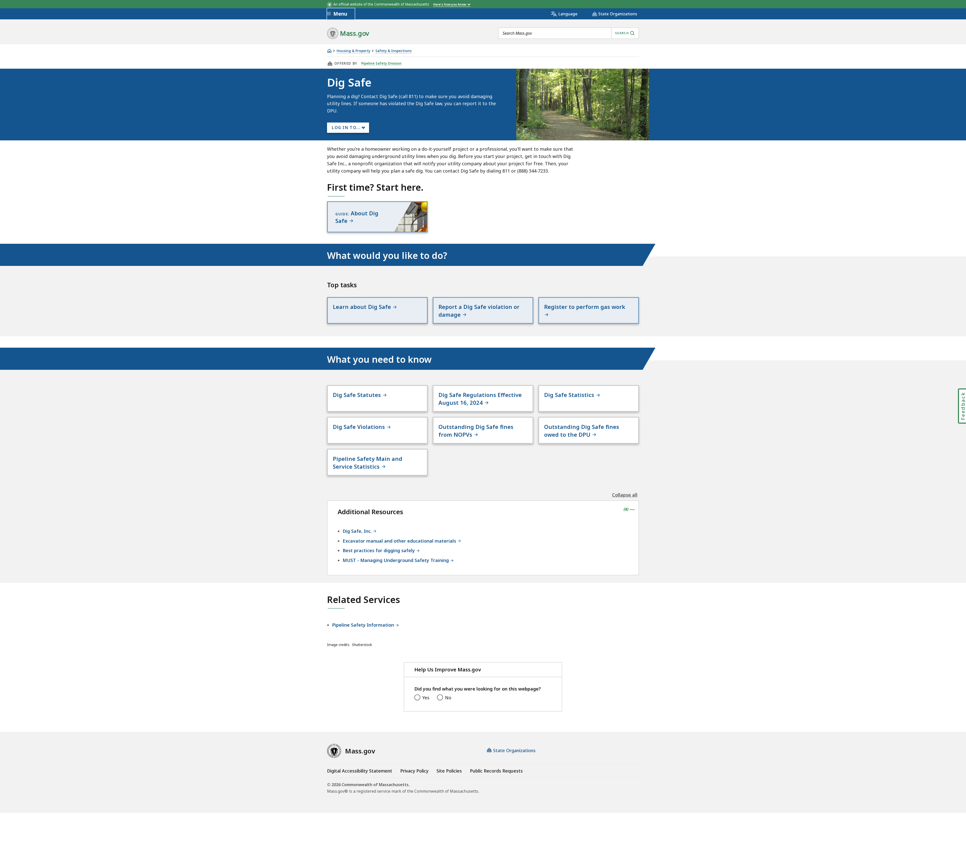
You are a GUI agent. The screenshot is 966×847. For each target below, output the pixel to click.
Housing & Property (353, 51)
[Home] (329, 50)
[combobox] (568, 33)
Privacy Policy (414, 771)
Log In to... (346, 127)
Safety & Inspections (393, 51)
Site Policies (449, 771)
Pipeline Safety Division (381, 63)
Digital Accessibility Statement (359, 771)
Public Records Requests (496, 771)
